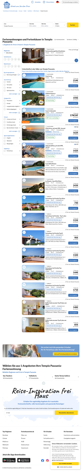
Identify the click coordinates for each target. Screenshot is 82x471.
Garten (13, 82)
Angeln (13, 138)
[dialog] (65, 455)
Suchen (72, 25)
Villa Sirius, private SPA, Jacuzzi (55, 128)
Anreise (31, 23)
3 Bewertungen (56, 150)
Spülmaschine (13, 90)
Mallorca (5, 441)
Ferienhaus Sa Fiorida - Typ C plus (55, 216)
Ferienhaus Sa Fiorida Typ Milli (55, 285)
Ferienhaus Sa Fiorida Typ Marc (55, 251)
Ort (5, 23)
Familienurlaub (13, 122)
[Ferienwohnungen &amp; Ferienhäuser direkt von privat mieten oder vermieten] (16, 6)
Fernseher (13, 84)
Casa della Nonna (50, 164)
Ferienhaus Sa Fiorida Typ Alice (55, 198)
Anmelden (38, 2)
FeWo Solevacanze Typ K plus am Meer (55, 321)
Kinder (13, 103)
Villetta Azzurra (50, 93)
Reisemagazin (48, 441)
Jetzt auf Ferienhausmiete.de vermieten (65, 354)
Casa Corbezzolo (50, 111)
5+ (19, 59)
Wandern (13, 140)
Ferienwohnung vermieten (70, 2)
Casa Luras (48, 76)
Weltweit (5, 445)
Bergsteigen (13, 143)
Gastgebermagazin (69, 438)
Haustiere (13, 100)
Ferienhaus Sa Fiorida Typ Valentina (53, 268)
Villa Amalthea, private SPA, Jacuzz (54, 146)
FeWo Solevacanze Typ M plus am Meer (56, 303)
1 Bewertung (56, 131)
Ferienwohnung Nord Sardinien (55, 51)
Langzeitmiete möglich (13, 106)
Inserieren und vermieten (71, 435)
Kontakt (46, 448)
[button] (65, 467)
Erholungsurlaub (13, 125)
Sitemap (5, 448)
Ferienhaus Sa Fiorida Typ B (54, 233)
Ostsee (5, 438)
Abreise (43, 23)
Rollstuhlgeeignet (13, 109)
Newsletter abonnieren (66, 413)
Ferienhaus (13, 150)
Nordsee (5, 435)
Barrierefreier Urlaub (13, 128)
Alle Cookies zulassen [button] (65, 463)
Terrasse (13, 87)
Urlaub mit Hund (13, 119)
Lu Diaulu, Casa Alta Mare (53, 181)
